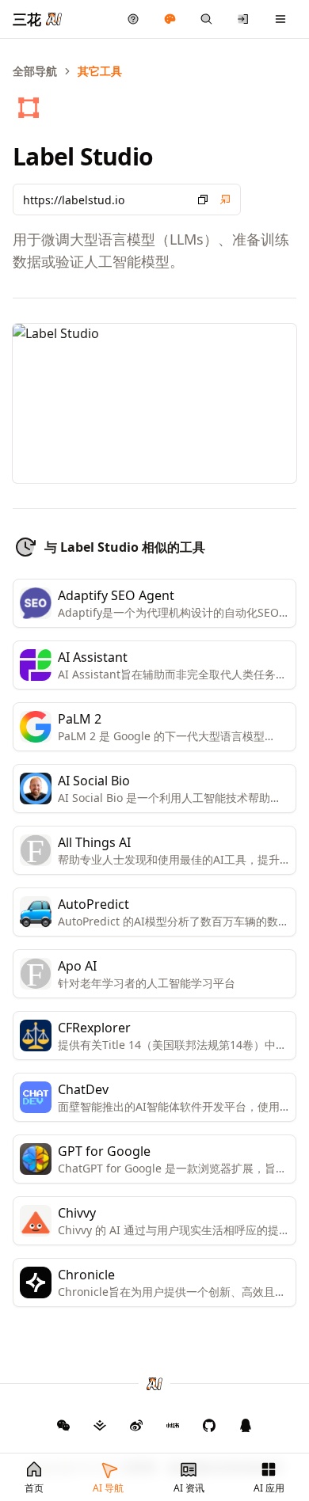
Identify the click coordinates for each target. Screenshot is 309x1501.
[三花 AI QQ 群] (245, 1425)
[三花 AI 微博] (136, 1425)
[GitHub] (63, 1425)
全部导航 (35, 70)
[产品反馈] (133, 19)
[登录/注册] (243, 19)
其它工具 (100, 70)
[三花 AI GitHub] (209, 1425)
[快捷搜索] (206, 19)
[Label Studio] (225, 199)
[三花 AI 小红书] (173, 1425)
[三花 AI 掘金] (100, 1425)
